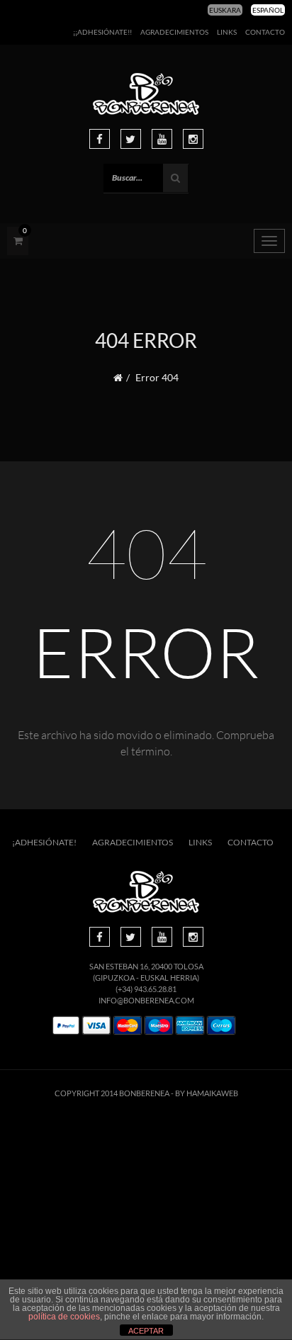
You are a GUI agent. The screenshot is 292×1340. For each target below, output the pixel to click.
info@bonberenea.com (146, 1000)
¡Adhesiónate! (44, 842)
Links (227, 32)
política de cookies (64, 1317)
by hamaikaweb (206, 1093)
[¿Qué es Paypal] (65, 1026)
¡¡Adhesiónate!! (102, 32)
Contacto (265, 32)
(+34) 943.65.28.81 (146, 988)
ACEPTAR (146, 1331)
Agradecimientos (174, 32)
